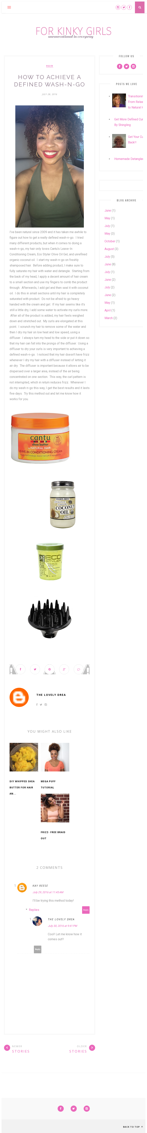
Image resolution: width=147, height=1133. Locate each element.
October (110, 241)
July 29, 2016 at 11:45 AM (48, 892)
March (109, 318)
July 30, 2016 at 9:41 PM (62, 925)
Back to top (131, 1126)
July (107, 226)
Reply (86, 910)
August (109, 249)
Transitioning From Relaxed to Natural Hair (137, 101)
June (108, 210)
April (108, 310)
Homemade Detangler (129, 159)
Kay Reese (40, 885)
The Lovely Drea (51, 695)
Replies (34, 910)
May (107, 218)
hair (49, 66)
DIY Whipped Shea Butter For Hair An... (22, 787)
